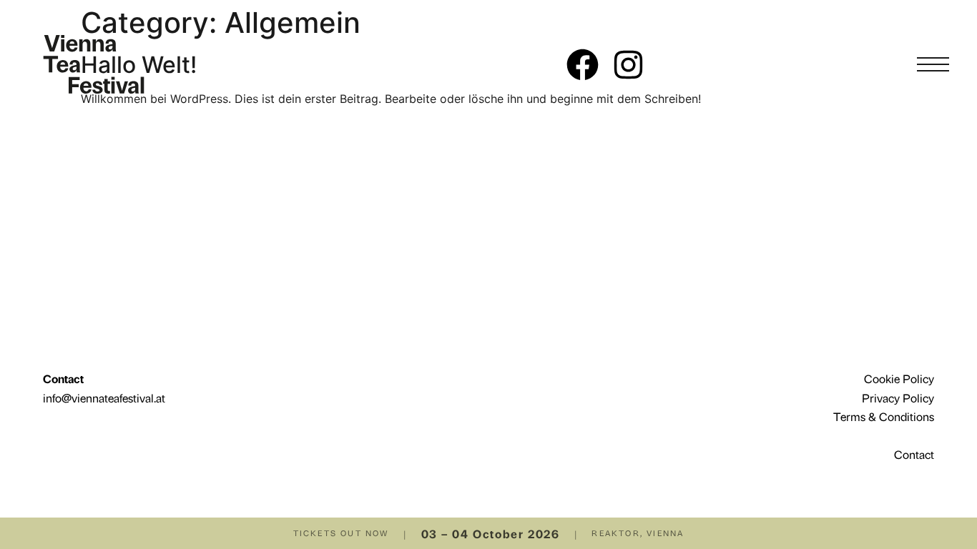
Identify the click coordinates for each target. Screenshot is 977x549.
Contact (914, 454)
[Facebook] (582, 65)
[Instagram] (628, 65)
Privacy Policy (898, 397)
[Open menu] (932, 64)
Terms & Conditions (883, 416)
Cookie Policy (899, 378)
